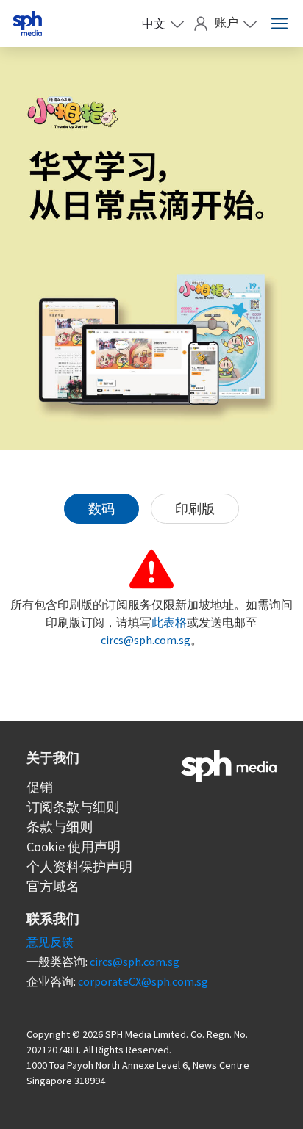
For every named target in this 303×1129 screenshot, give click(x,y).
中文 (153, 23)
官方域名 (52, 886)
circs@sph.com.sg (145, 639)
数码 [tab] (101, 508)
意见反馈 (50, 941)
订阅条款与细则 (72, 806)
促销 (39, 787)
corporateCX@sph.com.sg (143, 981)
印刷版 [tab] (195, 508)
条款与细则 (59, 826)
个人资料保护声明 (79, 866)
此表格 (169, 622)
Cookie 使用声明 (73, 846)
